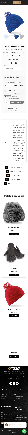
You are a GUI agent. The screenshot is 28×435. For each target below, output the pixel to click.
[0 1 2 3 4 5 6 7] (9, 85)
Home (5, 49)
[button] (24, 2)
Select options (14, 234)
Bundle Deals (10, 49)
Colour (5, 65)
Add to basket (16, 102)
